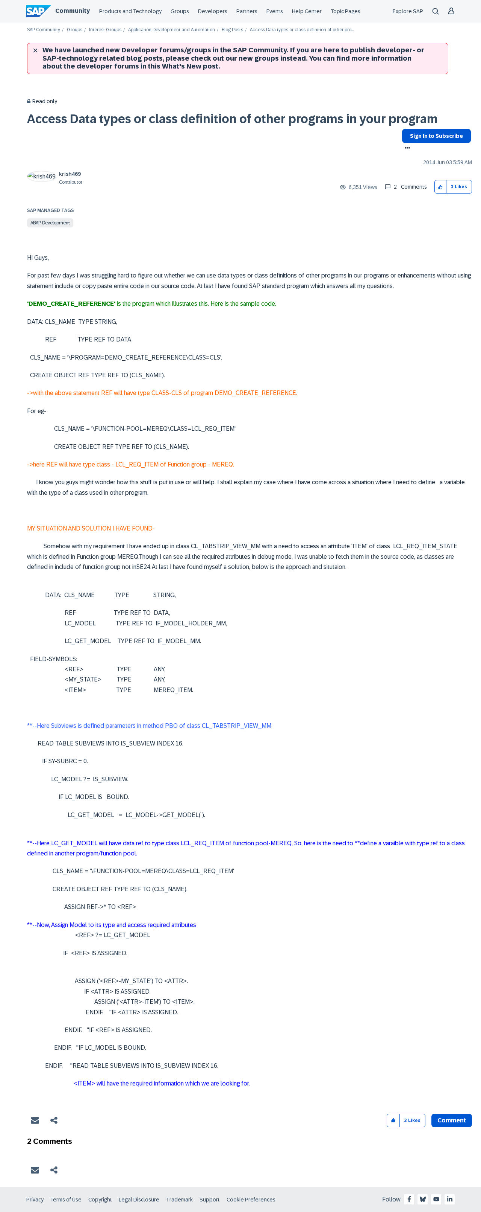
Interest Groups (105, 29)
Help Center (307, 11)
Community (72, 11)
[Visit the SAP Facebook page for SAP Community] (409, 1199)
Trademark (179, 1200)
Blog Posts (232, 29)
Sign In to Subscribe (436, 136)
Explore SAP (408, 11)
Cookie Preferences (251, 1200)
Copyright (100, 1200)
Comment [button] (451, 1120)
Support (210, 1200)
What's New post (190, 66)
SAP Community (43, 29)
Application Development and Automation (171, 29)
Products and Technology (130, 11)
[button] (440, 187)
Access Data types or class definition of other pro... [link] (302, 29)
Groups (180, 11)
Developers (212, 11)
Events (274, 11)
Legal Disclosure (139, 1200)
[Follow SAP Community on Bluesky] (423, 1199)
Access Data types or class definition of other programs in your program (232, 119)
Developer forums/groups (166, 50)
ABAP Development (50, 223)
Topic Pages (345, 11)
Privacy (35, 1200)
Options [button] (406, 148)
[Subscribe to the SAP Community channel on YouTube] (436, 1199)
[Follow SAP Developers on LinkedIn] (450, 1199)
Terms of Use (66, 1200)
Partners (246, 11)
